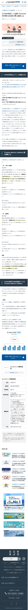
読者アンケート (18, 572)
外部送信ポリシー (20, 567)
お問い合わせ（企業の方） (8, 583)
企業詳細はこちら (19, 44)
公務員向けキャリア (8, 569)
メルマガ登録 (9, 572)
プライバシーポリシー (9, 567)
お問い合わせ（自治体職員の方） (10, 577)
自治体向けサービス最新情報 (12, 6)
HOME (3, 6)
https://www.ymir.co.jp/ (15, 426)
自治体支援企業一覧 (19, 569)
